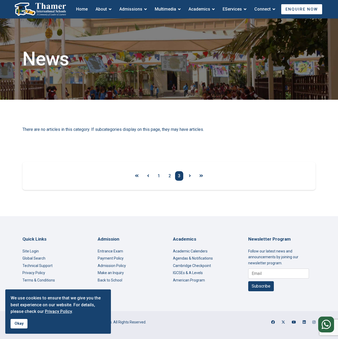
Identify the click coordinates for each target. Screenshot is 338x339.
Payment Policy (111, 258)
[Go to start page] (137, 176)
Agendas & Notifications (193, 258)
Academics (199, 9)
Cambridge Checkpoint (192, 266)
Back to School (110, 280)
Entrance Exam (110, 251)
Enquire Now (301, 9)
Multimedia (165, 9)
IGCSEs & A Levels (188, 273)
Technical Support (37, 266)
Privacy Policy (33, 273)
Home (82, 9)
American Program (189, 280)
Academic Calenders (190, 251)
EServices (232, 9)
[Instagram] (314, 322)
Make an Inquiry (111, 273)
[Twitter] (283, 322)
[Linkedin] (304, 322)
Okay (19, 323)
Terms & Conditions (38, 280)
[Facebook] (273, 322)
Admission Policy (112, 266)
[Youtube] (294, 322)
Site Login (30, 251)
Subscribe (261, 286)
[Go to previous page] (148, 176)
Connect (262, 9)
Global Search (33, 258)
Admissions (130, 9)
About (101, 9)
